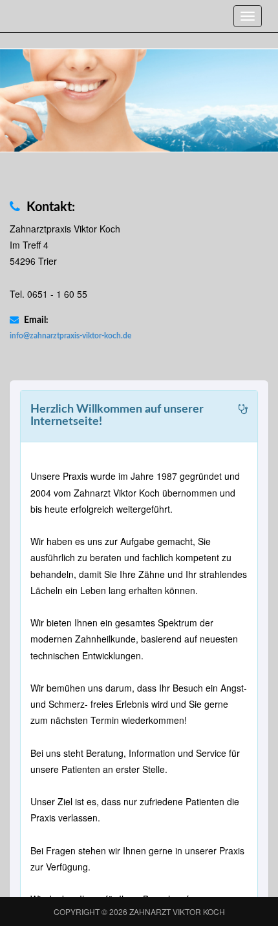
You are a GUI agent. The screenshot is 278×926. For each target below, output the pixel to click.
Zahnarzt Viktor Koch (177, 911)
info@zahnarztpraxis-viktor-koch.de (70, 336)
